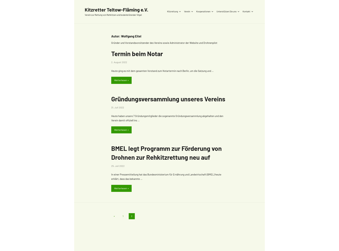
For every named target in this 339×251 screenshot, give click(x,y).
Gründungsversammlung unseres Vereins (168, 99)
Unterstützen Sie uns (227, 11)
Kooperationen (203, 11)
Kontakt (246, 11)
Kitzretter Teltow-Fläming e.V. (116, 9)
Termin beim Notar (137, 53)
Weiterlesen (120, 80)
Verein (187, 11)
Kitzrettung (172, 11)
